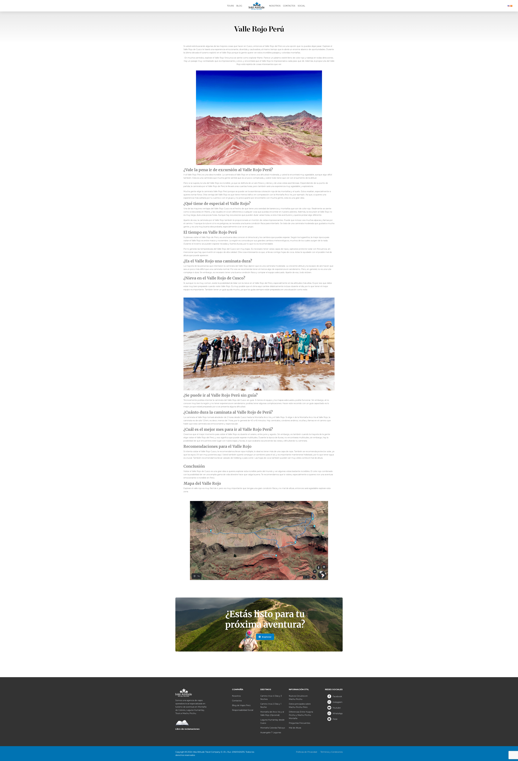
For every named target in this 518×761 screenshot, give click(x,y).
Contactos (289, 6)
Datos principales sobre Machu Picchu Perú (300, 705)
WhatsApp (337, 713)
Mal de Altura (295, 728)
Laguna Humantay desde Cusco (272, 721)
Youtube (336, 708)
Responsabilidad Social (242, 710)
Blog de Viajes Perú (241, 705)
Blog (239, 6)
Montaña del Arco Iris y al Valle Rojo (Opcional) (272, 713)
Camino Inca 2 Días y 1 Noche (270, 705)
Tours (230, 6)
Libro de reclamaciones (187, 729)
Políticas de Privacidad (306, 752)
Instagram (337, 702)
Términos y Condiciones (331, 752)
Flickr (335, 719)
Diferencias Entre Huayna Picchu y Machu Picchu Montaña (301, 715)
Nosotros (275, 6)
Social (301, 6)
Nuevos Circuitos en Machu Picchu (298, 697)
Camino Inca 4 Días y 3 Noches (271, 697)
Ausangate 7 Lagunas (270, 732)
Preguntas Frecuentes (299, 723)
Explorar (266, 637)
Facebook (337, 696)
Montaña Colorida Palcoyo (272, 728)
